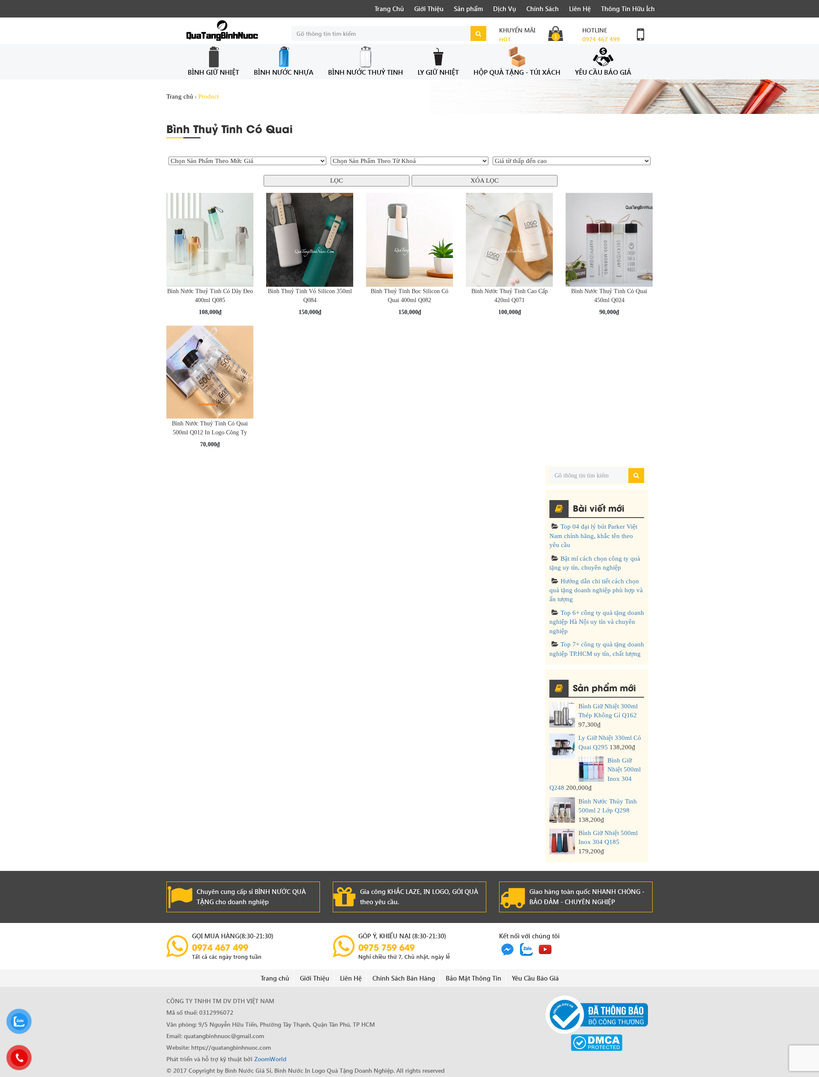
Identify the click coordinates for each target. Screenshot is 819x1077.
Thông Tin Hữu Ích (628, 8)
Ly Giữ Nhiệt (438, 71)
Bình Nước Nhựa (284, 71)
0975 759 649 (386, 947)
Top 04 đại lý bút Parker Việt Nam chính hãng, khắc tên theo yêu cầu (593, 535)
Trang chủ (179, 96)
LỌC (336, 180)
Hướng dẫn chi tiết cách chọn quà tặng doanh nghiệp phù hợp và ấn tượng (596, 590)
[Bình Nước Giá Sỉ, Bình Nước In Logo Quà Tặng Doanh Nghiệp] (222, 30)
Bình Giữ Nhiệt (213, 71)
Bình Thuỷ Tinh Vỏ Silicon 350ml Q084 (310, 295)
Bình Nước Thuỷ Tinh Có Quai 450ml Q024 (609, 295)
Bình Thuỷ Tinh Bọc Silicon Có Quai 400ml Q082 (409, 295)
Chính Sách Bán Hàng (403, 978)
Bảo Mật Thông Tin (473, 978)
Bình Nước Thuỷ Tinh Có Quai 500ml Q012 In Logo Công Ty (210, 428)
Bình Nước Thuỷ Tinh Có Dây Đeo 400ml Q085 (210, 295)
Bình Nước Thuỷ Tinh (365, 71)
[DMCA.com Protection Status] (596, 1042)
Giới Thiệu (429, 8)
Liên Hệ (580, 8)
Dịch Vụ (504, 8)
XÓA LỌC (484, 180)
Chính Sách (542, 8)
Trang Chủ (389, 8)
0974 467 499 (601, 39)
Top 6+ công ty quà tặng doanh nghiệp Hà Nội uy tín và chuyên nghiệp (596, 622)
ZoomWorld (270, 1059)
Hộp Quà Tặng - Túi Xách (517, 71)
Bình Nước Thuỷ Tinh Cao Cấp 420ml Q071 (509, 295)
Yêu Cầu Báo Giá (603, 71)
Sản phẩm (468, 8)
